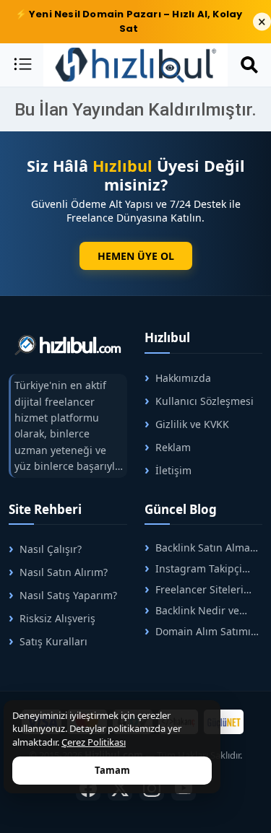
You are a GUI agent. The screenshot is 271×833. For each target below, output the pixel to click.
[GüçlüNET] (224, 722)
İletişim (173, 470)
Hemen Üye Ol (136, 256)
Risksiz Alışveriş (57, 618)
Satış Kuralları (53, 641)
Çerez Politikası (93, 742)
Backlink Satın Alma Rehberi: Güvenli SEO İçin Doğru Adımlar (197, 547)
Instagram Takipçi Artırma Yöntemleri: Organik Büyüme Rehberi (193, 568)
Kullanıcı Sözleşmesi (204, 401)
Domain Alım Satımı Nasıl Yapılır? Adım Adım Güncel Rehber (198, 631)
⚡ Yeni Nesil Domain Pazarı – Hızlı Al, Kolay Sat (129, 21)
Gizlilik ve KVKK (192, 424)
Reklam (173, 447)
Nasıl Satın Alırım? (64, 572)
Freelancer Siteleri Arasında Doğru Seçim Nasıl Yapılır (199, 589)
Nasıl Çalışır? (51, 549)
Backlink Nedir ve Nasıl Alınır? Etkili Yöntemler (192, 610)
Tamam (112, 770)
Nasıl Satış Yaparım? (68, 595)
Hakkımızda (183, 378)
